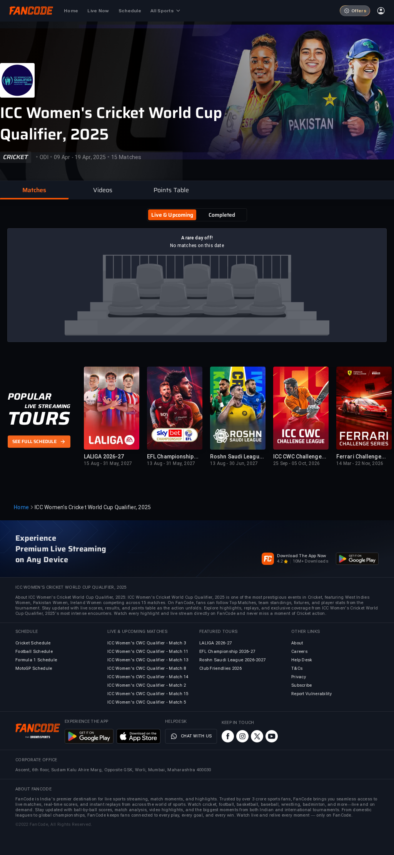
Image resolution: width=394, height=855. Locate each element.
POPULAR (29, 396)
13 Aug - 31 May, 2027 (171, 463)
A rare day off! (197, 238)
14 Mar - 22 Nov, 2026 (359, 463)
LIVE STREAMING (47, 406)
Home (21, 507)
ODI (44, 157)
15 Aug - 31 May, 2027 (108, 463)
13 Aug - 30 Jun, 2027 (234, 463)
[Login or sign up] (381, 11)
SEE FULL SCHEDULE (34, 442)
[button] (34, 190)
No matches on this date (197, 245)
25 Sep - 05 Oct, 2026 (296, 463)
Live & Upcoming (172, 215)
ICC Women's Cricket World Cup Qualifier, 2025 (111, 123)
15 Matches (126, 157)
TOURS (39, 418)
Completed (222, 215)
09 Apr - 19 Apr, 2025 (80, 157)
